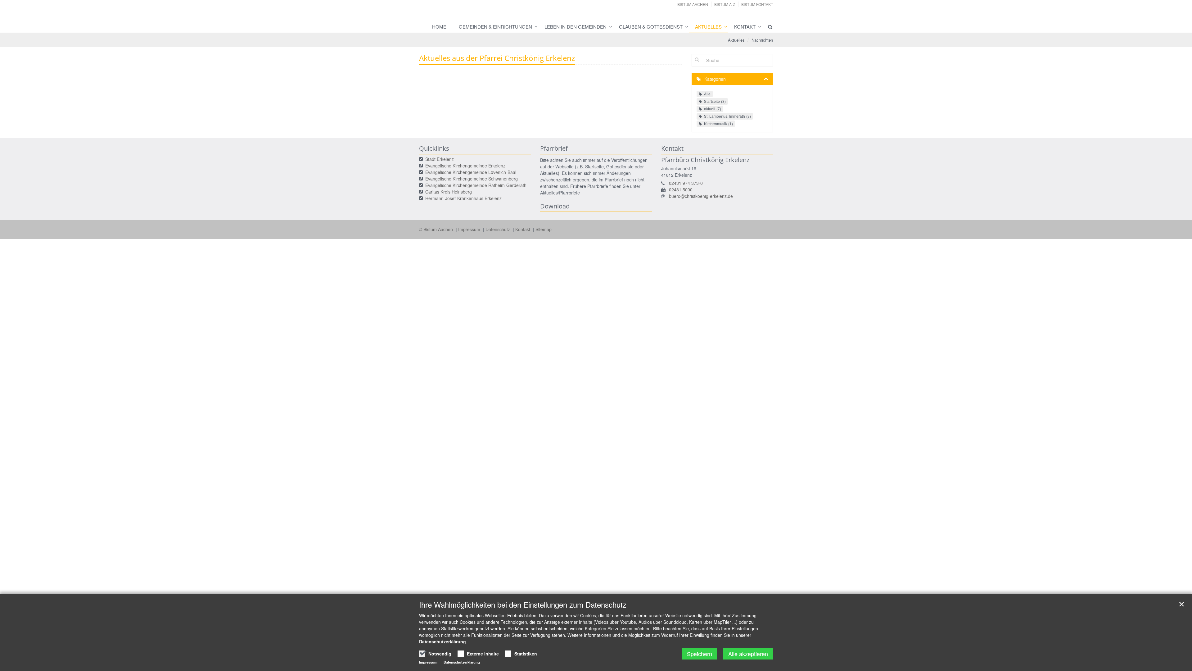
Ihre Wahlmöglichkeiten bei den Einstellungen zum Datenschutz (522, 604)
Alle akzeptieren (748, 654)
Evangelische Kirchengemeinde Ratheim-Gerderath (475, 185)
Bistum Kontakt (757, 4)
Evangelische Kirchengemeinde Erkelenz (465, 165)
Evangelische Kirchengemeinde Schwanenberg (471, 179)
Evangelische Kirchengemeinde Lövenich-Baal (470, 172)
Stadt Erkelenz (439, 159)
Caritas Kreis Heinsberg (448, 192)
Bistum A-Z (724, 4)
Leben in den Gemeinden (575, 26)
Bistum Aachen (692, 4)
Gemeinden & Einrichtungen (495, 26)
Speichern (699, 654)
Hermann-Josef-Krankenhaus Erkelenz (463, 198)
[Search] (767, 27)
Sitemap (543, 229)
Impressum (469, 229)
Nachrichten (762, 40)
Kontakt (745, 26)
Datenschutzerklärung (442, 641)
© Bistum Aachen (436, 229)
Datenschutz (498, 229)
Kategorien (715, 79)
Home (439, 26)
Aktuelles (708, 26)
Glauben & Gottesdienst (651, 26)
